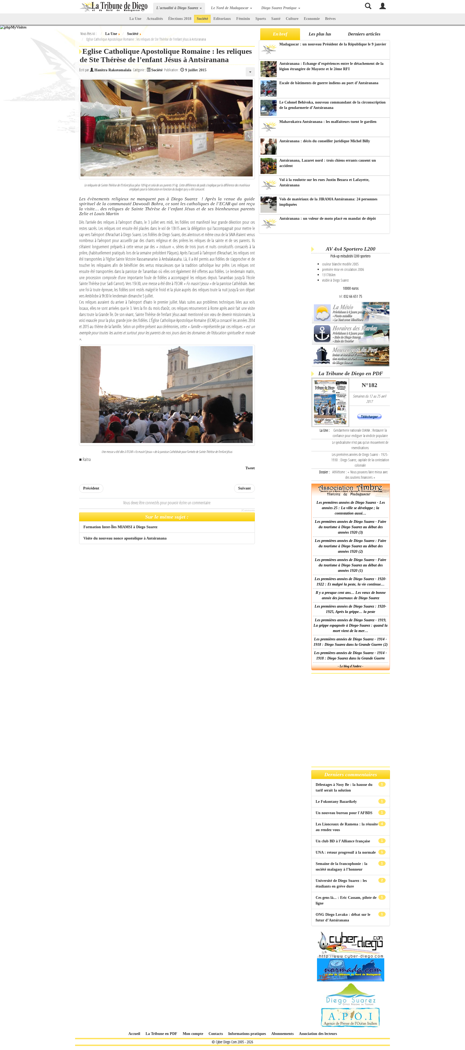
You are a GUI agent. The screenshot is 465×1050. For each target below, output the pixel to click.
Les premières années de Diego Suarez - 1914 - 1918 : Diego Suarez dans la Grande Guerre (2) (350, 642)
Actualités (155, 19)
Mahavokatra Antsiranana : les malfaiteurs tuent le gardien (327, 122)
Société (202, 19)
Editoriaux (222, 19)
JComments (248, 510)
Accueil (134, 1034)
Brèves (330, 19)
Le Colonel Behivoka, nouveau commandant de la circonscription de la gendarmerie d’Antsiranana (332, 105)
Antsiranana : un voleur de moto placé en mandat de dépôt (327, 219)
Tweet (250, 468)
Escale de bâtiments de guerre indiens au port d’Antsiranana (328, 83)
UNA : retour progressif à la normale (346, 852)
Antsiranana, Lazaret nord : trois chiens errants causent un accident (327, 163)
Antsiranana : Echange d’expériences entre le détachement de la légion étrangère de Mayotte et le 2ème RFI (331, 66)
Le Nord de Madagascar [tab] (230, 8)
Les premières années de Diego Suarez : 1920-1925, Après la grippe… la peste (350, 609)
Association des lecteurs (318, 1034)
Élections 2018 (179, 19)
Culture (292, 19)
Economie (312, 19)
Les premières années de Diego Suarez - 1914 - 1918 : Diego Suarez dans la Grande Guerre (350, 655)
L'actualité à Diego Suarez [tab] (177, 8)
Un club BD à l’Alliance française (343, 841)
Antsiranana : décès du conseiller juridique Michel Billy (324, 141)
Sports (260, 19)
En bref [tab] (280, 34)
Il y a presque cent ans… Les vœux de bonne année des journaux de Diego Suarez (351, 595)
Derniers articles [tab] (364, 34)
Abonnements (282, 1034)
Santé (275, 19)
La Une (135, 19)
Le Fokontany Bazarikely (337, 802)
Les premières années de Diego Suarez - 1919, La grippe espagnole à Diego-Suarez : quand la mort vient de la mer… (350, 625)
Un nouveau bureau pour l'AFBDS (345, 813)
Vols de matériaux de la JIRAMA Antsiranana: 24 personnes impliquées (328, 202)
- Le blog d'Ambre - (350, 666)
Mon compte (193, 1034)
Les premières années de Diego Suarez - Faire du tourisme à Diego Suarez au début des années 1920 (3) (350, 527)
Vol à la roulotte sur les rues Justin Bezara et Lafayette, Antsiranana (324, 182)
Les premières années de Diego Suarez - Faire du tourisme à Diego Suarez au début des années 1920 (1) (350, 565)
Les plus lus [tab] (320, 34)
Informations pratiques (247, 1034)
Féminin (243, 19)
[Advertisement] (284, 319)
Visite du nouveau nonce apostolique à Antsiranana (125, 538)
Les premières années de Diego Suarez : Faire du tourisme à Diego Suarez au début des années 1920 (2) (350, 546)
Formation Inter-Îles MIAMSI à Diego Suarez (120, 527)
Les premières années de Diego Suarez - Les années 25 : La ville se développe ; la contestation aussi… (350, 508)
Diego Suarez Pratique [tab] (279, 8)
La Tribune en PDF (161, 1034)
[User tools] (250, 71)
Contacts (216, 1034)
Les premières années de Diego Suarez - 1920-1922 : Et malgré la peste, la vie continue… (350, 581)
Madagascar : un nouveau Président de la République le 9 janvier (332, 44)
